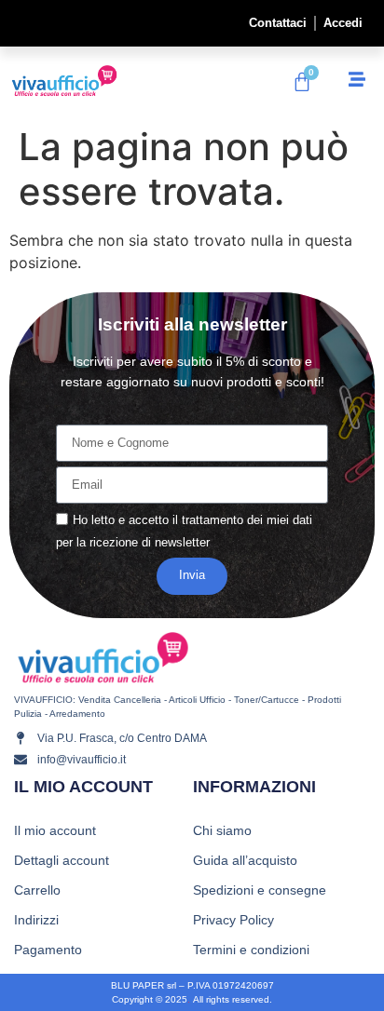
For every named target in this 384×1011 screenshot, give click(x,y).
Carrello (37, 890)
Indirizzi (36, 919)
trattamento (212, 520)
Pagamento (48, 949)
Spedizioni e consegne (259, 890)
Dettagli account (61, 860)
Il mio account (55, 830)
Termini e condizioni (251, 949)
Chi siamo (222, 830)
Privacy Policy (233, 919)
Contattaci (278, 23)
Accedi (343, 23)
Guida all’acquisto (245, 860)
